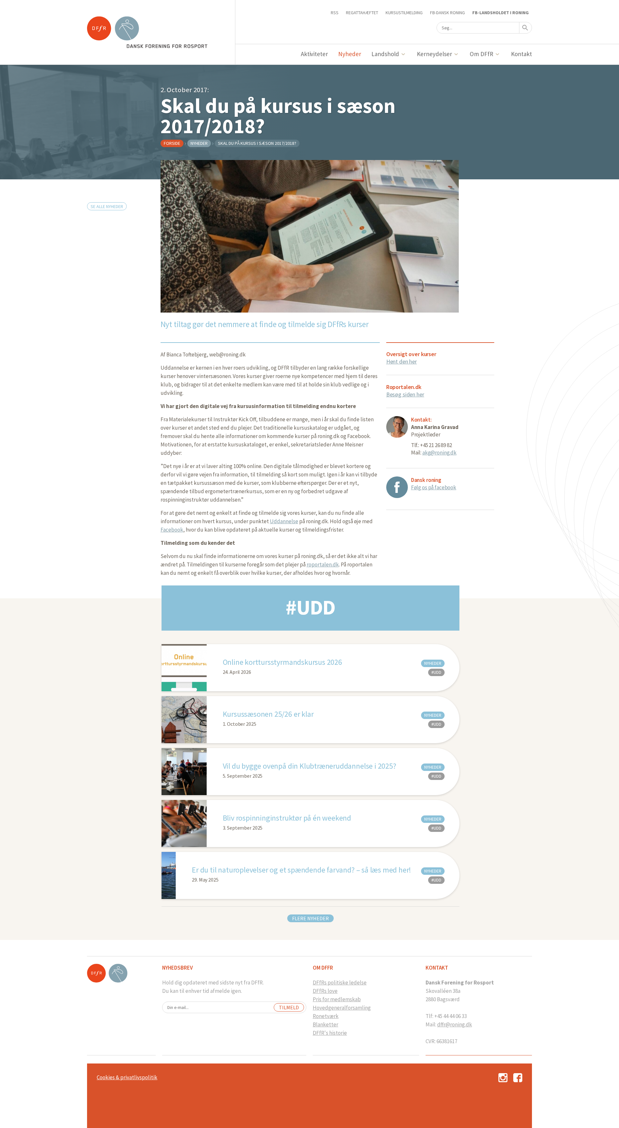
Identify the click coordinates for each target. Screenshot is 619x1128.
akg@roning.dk (439, 452)
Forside (172, 143)
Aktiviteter (314, 54)
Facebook (172, 529)
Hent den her (401, 361)
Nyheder (349, 54)
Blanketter (325, 1024)
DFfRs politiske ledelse (340, 982)
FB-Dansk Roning (447, 12)
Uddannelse (284, 521)
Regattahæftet (362, 12)
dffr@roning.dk (454, 1024)
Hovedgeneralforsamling (342, 1007)
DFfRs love (325, 990)
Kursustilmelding (404, 12)
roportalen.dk (323, 564)
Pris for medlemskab (337, 999)
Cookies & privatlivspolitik (127, 1077)
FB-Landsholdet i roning (500, 12)
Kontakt (521, 54)
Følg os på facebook (433, 487)
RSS (335, 12)
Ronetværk (326, 1016)
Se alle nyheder (107, 206)
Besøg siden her (405, 394)
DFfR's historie (330, 1032)
